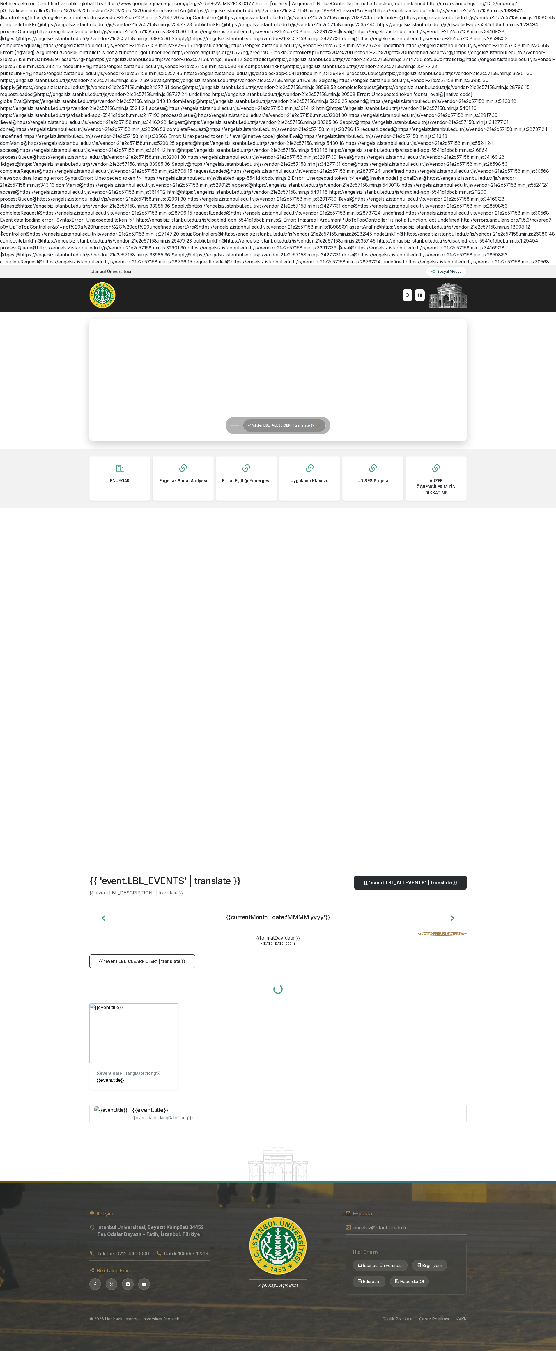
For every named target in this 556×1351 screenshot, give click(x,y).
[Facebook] (95, 1284)
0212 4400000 (132, 1253)
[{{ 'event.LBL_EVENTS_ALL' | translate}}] (278, 1164)
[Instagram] (128, 1284)
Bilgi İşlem (432, 1265)
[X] (111, 1284)
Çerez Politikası (434, 1318)
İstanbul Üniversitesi (383, 1265)
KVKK (461, 1318)
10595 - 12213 (193, 1253)
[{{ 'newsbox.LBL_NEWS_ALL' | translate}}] (278, 836)
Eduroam (371, 1281)
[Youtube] (144, 1284)
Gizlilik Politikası (397, 1318)
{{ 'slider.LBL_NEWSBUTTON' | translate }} (179, 425)
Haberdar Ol (412, 1281)
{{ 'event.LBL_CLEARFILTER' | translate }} (142, 961)
